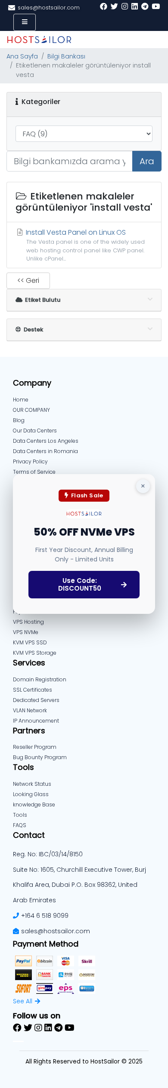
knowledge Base (34, 804)
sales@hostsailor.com (55, 931)
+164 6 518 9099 (44, 915)
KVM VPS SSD (30, 642)
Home (20, 399)
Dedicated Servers (36, 700)
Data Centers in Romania (45, 451)
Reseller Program (34, 747)
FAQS (19, 825)
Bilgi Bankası (66, 56)
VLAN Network (30, 710)
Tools (20, 814)
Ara (147, 161)
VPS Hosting (28, 621)
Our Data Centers (35, 430)
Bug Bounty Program (40, 757)
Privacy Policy (30, 461)
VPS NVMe (25, 632)
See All (22, 1001)
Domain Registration (39, 679)
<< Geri (28, 280)
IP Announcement (36, 720)
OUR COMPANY (31, 410)
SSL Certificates (32, 689)
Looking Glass (31, 794)
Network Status (32, 784)
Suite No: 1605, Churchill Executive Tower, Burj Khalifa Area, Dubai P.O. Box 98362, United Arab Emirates (79, 885)
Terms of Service (34, 471)
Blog (19, 420)
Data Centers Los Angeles (45, 440)
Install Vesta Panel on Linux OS (84, 244)
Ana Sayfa (22, 56)
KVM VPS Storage (34, 652)
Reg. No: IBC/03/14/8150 (48, 854)
